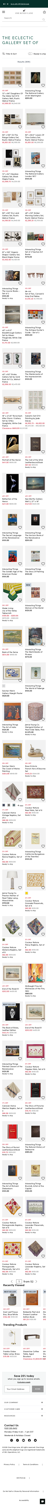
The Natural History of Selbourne (35, 1148)
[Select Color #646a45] (3, 939)
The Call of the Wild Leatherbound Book (34, 461)
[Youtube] (24, 1440)
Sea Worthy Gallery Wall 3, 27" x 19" (34, 500)
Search (8, 18)
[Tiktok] (18, 1440)
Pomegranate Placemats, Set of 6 (11, 1267)
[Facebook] (30, 1440)
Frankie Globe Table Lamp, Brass (11, 1352)
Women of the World (34, 607)
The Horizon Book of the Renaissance (34, 536)
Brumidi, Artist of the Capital (34, 1187)
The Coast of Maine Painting (11, 769)
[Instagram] (12, 1440)
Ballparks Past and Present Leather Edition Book (31, 1314)
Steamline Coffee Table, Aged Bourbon (31, 1354)
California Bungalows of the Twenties (35, 855)
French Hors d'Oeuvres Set (35, 769)
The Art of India (9, 727)
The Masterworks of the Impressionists (34, 375)
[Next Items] (36, 1281)
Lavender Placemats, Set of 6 (34, 1226)
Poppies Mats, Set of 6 (35, 1069)
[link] (24, 1402)
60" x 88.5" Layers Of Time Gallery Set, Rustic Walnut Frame (34, 137)
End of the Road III (10, 988)
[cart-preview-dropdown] (44, 12)
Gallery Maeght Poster (12, 693)
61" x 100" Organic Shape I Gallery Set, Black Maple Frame (11, 254)
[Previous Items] (12, 1281)
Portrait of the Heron (11, 459)
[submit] (44, 19)
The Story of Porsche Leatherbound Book (34, 1106)
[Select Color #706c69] (8, 805)
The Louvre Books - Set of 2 (11, 292)
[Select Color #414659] (3, 805)
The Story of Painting (34, 571)
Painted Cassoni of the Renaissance (12, 1067)
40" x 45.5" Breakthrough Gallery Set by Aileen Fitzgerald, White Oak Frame (12, 335)
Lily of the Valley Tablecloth (9, 611)
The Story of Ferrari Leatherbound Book (11, 1148)
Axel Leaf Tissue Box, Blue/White (10, 1313)
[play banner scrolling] (7, 4)
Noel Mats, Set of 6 (33, 810)
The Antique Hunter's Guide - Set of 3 (34, 331)
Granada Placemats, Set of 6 (34, 904)
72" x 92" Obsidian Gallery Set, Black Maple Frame (10, 176)
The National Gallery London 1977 (34, 174)
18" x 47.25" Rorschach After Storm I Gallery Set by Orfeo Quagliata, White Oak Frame (12, 420)
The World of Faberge (34, 688)
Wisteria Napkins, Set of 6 (11, 951)
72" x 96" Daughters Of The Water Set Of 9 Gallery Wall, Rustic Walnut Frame (12, 97)
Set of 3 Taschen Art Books (34, 253)
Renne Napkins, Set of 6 (12, 857)
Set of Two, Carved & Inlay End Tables (34, 294)
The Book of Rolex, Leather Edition (10, 1028)
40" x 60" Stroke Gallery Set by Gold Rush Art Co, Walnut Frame (11, 378)
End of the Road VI (33, 1027)
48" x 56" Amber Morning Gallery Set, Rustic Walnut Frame (34, 215)
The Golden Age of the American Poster (12, 572)
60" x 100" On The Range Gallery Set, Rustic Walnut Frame (11, 137)
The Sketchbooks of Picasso (33, 653)
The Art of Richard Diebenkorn (10, 1187)
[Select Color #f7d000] (26, 893)
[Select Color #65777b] (13, 805)
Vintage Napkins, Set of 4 (11, 816)
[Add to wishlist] (20, 85)
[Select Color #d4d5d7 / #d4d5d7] (3, 685)
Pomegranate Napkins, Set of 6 (12, 1226)
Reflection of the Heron (9, 500)
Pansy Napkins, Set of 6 (34, 946)
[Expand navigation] (5, 12)
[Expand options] (42, 1402)
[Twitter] (36, 1440)
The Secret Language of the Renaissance (11, 536)
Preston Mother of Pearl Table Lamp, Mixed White (10, 898)
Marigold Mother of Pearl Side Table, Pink (34, 728)
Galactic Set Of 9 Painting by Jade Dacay (32, 418)
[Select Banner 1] (5, 4)
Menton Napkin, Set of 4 (12, 1109)
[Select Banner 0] (4, 4)
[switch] (30, 54)
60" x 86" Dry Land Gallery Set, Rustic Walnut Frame (10, 215)
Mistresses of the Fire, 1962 (35, 989)
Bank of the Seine (10, 652)
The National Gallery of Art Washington (34, 94)
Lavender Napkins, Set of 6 (35, 1267)
